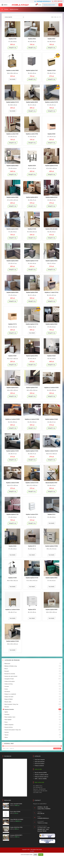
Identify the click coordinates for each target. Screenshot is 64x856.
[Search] (60, 4)
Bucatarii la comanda (10, 673)
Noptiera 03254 (32, 165)
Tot (60, 17)
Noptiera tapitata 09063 (51, 324)
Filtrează (57, 748)
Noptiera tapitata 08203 (12, 229)
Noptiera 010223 (51, 355)
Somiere (7, 732)
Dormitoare (7, 691)
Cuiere (6, 689)
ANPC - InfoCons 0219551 (41, 778)
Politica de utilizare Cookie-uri (41, 776)
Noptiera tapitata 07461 (32, 70)
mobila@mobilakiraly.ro (44, 1)
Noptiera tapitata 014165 (32, 260)
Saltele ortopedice (9, 724)
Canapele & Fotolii (9, 678)
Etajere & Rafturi (9, 699)
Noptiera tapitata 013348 (12, 641)
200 (57, 17)
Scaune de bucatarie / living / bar (13, 729)
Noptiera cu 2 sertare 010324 (12, 609)
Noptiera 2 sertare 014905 (12, 482)
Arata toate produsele (39, 761)
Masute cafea (8, 701)
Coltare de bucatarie (10, 681)
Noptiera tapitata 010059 (12, 451)
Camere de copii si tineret (11, 676)
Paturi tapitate (8, 719)
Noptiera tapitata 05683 (32, 292)
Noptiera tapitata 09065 (51, 577)
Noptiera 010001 (12, 355)
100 (55, 17)
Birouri (6, 668)
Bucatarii (7, 671)
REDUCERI (7, 800)
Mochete (7, 706)
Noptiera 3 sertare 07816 (32, 514)
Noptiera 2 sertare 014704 (32, 482)
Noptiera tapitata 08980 (51, 609)
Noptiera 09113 (32, 546)
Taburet (6, 734)
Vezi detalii (12, 79)
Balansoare (7, 663)
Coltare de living (8, 684)
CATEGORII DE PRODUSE (12, 660)
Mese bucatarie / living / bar (11, 704)
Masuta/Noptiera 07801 (51, 482)
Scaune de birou (9, 727)
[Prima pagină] (2, 9)
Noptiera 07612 (51, 514)
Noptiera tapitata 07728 (12, 514)
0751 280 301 (58, 1)
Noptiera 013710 (12, 324)
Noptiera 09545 (51, 134)
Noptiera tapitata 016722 (32, 324)
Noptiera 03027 (51, 38)
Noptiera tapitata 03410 (12, 387)
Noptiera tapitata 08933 (12, 260)
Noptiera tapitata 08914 (32, 197)
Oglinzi (6, 712)
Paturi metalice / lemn (10, 717)
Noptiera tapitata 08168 (51, 197)
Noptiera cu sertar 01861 (12, 134)
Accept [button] (40, 854)
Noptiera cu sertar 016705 (51, 102)
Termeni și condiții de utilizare (41, 774)
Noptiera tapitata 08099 (32, 102)
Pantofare (7, 714)
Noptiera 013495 (12, 577)
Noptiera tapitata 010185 (32, 577)
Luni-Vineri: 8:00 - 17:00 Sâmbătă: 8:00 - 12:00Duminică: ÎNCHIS (43, 829)
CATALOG (38, 756)
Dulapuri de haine (9, 696)
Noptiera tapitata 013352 (32, 451)
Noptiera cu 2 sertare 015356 (32, 419)
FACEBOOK (7, 756)
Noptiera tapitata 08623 (12, 165)
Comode (7, 686)
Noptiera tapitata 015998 (51, 546)
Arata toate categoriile (40, 759)
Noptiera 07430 (12, 38)
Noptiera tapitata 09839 (12, 292)
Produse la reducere (39, 765)
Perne (6, 722)
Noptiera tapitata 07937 (32, 387)
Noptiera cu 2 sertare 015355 (12, 419)
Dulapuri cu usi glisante (10, 694)
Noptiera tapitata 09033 (51, 260)
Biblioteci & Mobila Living (11, 666)
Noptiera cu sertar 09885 (12, 70)
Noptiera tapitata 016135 (12, 102)
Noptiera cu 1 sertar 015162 (51, 292)
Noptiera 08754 (32, 609)
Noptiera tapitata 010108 (51, 165)
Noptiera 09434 (12, 546)
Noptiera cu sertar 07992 (32, 134)
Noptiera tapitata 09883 (12, 197)
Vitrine (6, 737)
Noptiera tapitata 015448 (51, 419)
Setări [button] (35, 854)
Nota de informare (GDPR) (41, 772)
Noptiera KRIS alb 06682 (51, 229)
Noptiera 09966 (32, 38)
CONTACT (38, 800)
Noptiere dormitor (14, 9)
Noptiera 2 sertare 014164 (51, 451)
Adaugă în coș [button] (12, 47)
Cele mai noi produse (39, 763)
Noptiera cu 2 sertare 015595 (51, 387)
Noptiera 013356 (32, 229)
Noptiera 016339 (51, 70)
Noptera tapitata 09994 (32, 355)
